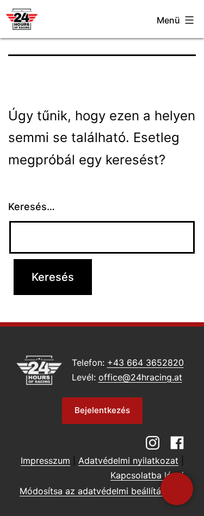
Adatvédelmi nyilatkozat (128, 460)
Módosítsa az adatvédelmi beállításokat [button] (102, 491)
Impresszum (45, 460)
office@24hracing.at (140, 377)
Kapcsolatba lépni (147, 475)
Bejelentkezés (102, 410)
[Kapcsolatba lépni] (176, 488)
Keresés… (31, 206)
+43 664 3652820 (145, 362)
